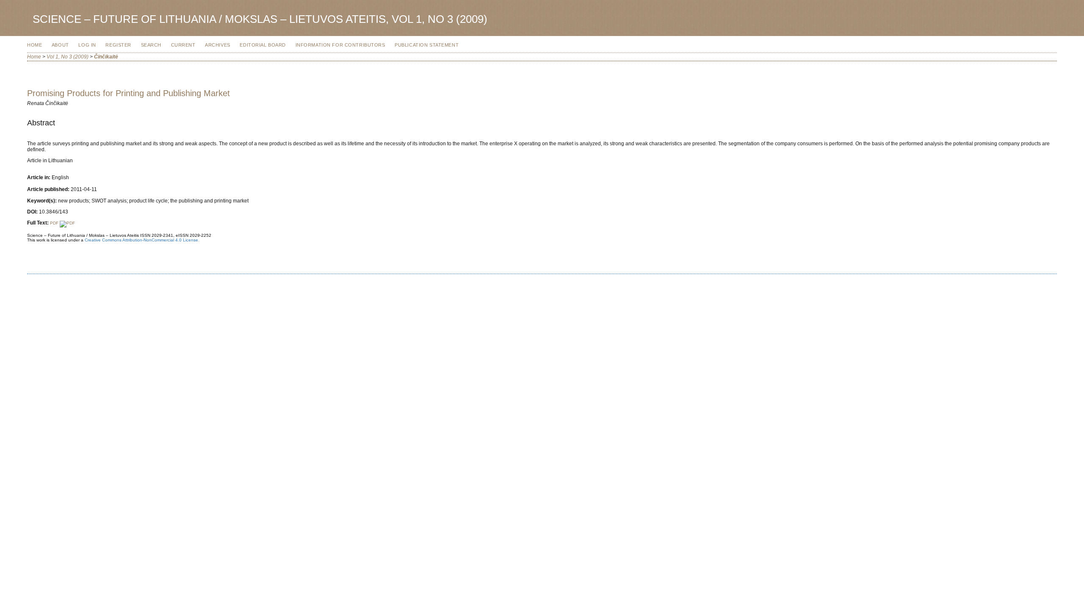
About (60, 44)
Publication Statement (427, 44)
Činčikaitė (106, 57)
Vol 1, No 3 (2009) (67, 57)
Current (183, 44)
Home (34, 44)
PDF (55, 223)
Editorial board (263, 44)
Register (118, 44)
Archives (217, 44)
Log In (87, 44)
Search (151, 44)
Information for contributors (340, 44)
